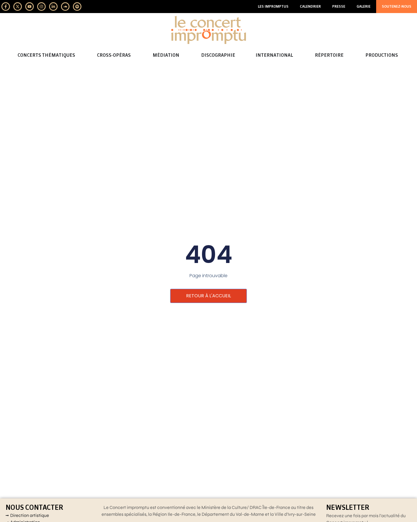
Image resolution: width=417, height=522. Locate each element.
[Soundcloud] (65, 6)
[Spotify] (77, 6)
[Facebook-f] (5, 6)
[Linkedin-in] (53, 6)
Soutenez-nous (396, 6)
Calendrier (310, 6)
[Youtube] (29, 6)
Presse (338, 6)
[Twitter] (17, 6)
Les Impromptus (273, 6)
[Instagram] (41, 6)
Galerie (363, 6)
